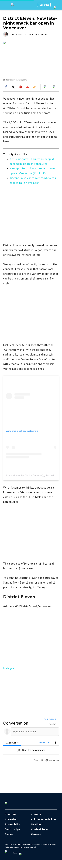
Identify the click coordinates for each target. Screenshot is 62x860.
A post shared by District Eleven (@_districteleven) (33, 475)
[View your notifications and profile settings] (55, 742)
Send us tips (12, 829)
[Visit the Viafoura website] (52, 760)
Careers (36, 834)
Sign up (53, 719)
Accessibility (12, 824)
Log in (45, 719)
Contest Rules (39, 829)
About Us (10, 814)
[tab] (12, 742)
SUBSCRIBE (44, 5)
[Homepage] (11, 801)
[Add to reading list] (54, 87)
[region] (31, 740)
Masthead (37, 824)
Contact (36, 814)
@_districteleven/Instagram (15, 80)
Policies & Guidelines (43, 819)
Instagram (9, 668)
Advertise (11, 819)
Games (9, 834)
